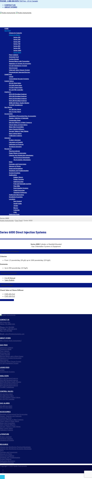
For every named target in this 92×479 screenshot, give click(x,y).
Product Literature (15, 140)
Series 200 (16, 37)
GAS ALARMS (5, 403)
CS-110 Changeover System (18, 66)
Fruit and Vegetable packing (22, 184)
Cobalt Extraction (19, 190)
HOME (6, 28)
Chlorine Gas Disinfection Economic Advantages (16, 449)
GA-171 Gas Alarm (15, 111)
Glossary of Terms (15, 166)
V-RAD (11, 76)
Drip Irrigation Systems (20, 188)
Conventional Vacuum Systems (19, 79)
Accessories (8, 114)
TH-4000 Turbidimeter (16, 105)
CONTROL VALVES (6, 391)
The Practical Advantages (21, 157)
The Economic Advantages (22, 160)
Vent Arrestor (13, 68)
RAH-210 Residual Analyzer (18, 98)
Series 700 (16, 44)
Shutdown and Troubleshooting (18, 170)
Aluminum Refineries (20, 192)
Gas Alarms (8, 107)
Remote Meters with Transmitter (19, 61)
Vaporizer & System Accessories (10, 358)
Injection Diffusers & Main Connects (20, 122)
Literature (7, 138)
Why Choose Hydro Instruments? (11, 341)
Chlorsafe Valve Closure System (19, 70)
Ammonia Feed (14, 57)
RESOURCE (4, 444)
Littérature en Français (16, 144)
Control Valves (9, 81)
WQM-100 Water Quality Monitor (19, 103)
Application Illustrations (16, 195)
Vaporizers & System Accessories (20, 63)
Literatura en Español (16, 142)
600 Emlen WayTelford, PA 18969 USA (7, 323)
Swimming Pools (14, 214)
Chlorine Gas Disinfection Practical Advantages (15, 447)
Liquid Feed (8, 74)
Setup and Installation (16, 168)
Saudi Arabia (17, 203)
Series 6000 (17, 52)
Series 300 (16, 39)
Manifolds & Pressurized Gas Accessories (22, 116)
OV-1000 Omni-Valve (15, 85)
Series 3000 (17, 50)
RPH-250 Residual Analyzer (18, 94)
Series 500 (16, 42)
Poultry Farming (18, 179)
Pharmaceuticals (14, 151)
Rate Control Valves (15, 133)
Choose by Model (14, 35)
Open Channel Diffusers (16, 129)
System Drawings (14, 173)
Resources (8, 149)
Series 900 (16, 48)
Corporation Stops (15, 120)
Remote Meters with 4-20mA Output (11, 356)
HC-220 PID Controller (16, 90)
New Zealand (17, 201)
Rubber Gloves (18, 177)
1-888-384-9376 (8, 329)
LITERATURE (4, 434)
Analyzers (7, 92)
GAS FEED (4, 345)
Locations (12, 199)
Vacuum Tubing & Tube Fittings (18, 131)
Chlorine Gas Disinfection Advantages (21, 155)
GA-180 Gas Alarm (15, 109)
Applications (13, 175)
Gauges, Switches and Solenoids (11, 416)
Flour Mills (16, 186)
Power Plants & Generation (17, 153)
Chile (15, 212)
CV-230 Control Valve (15, 87)
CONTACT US (4, 320)
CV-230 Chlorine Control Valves (10, 397)
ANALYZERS (4, 376)
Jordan (15, 205)
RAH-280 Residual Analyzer (18, 100)
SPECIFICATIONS (7, 300)
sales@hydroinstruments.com (12, 334)
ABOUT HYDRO (5, 338)
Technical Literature (15, 146)
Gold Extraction (18, 181)
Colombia (16, 210)
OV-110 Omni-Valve (15, 83)
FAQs (10, 162)
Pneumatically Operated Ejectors (19, 72)
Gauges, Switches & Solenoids (18, 118)
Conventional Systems (7, 372)
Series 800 (16, 46)
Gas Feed (7, 31)
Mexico (15, 208)
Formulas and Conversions (17, 164)
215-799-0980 (7, 327)
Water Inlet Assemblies (16, 127)
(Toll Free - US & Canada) (19, 1)
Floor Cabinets (13, 55)
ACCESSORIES (5, 412)
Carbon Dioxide (14, 59)
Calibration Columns (15, 135)
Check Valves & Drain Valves (18, 125)
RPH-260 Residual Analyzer (18, 96)
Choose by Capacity (15, 33)
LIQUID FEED (4, 367)
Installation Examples (16, 197)
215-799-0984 (6, 331)
